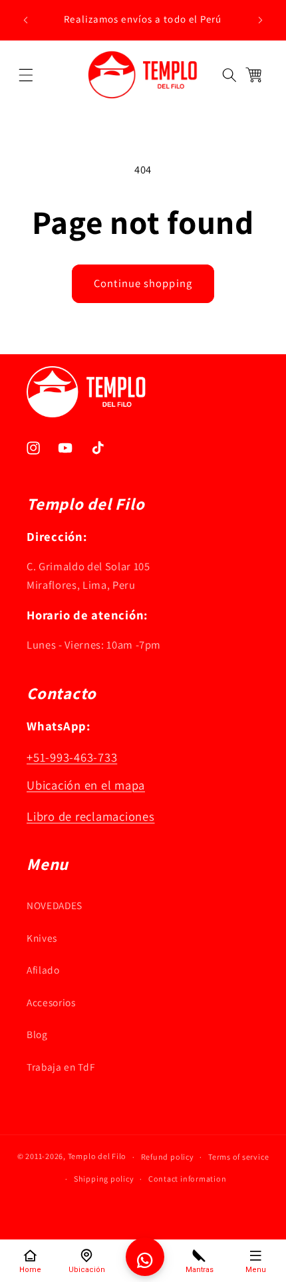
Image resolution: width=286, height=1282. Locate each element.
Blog (37, 1034)
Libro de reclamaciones (91, 816)
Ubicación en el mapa (86, 785)
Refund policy (167, 1157)
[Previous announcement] (26, 20)
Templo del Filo (97, 1157)
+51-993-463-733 (72, 757)
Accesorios (51, 1002)
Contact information (187, 1179)
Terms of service (238, 1157)
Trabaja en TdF (61, 1066)
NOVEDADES (54, 905)
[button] (25, 74)
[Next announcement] (260, 20)
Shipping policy (104, 1179)
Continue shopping (143, 283)
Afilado (43, 969)
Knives (42, 937)
